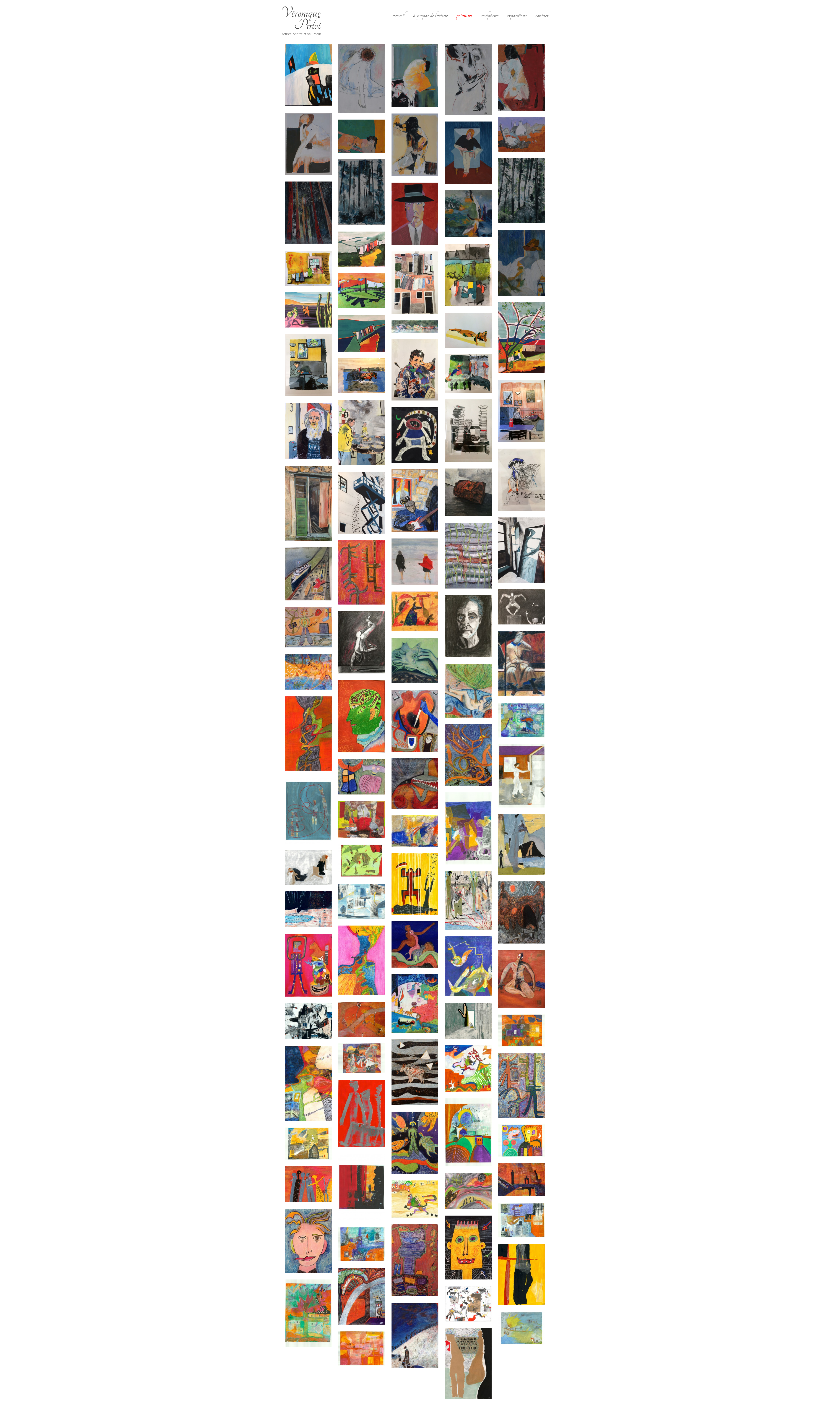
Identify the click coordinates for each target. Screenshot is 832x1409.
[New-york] (361, 1187)
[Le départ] (361, 1058)
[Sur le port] (468, 1363)
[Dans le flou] (308, 144)
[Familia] (521, 912)
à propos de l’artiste (430, 15)
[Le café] (521, 411)
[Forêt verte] (521, 190)
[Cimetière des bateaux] (415, 326)
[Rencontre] (361, 1296)
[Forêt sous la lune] (308, 213)
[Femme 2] (415, 144)
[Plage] (308, 672)
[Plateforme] (361, 503)
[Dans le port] (308, 573)
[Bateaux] (308, 75)
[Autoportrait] (521, 775)
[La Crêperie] (361, 432)
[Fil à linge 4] (468, 275)
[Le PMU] (308, 365)
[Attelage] (361, 375)
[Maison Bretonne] (521, 134)
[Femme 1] (468, 79)
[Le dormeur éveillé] (521, 663)
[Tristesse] (415, 75)
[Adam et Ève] (308, 733)
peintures (464, 15)
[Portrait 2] (308, 1241)
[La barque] (415, 1003)
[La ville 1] (521, 1030)
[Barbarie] (415, 783)
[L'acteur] (468, 626)
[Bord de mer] (415, 561)
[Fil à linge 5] (415, 282)
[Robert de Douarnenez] (308, 431)
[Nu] (468, 330)
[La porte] (468, 1021)
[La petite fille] (308, 627)
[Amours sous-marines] (521, 720)
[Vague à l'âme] (468, 556)
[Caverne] (521, 844)
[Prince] (415, 1260)
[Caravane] (468, 828)
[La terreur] (308, 1021)
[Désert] (308, 310)
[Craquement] (361, 860)
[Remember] (521, 1274)
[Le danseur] (361, 642)
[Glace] (361, 901)
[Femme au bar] (521, 77)
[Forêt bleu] (361, 192)
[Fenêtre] (308, 503)
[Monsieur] (415, 214)
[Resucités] (308, 1313)
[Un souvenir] (415, 721)
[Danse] (308, 867)
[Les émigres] (361, 1113)
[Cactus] (361, 572)
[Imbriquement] (415, 944)
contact (541, 15)
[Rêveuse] (361, 78)
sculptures (490, 15)
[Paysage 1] (468, 1191)
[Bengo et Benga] (361, 776)
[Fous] (415, 611)
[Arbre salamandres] (468, 755)
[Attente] (361, 136)
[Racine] (468, 691)
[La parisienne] (361, 1019)
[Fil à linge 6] (361, 290)
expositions (517, 15)
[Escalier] (521, 480)
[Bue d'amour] (308, 811)
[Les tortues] (415, 1143)
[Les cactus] (521, 1085)
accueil (399, 15)
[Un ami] (361, 716)
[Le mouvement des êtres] (308, 1083)
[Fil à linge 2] (308, 268)
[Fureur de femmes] (468, 373)
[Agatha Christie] (468, 430)
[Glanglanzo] (308, 909)
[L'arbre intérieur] (361, 960)
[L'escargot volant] (468, 966)
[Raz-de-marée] (361, 1244)
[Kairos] (521, 337)
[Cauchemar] (361, 819)
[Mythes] (308, 1143)
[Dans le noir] (521, 606)
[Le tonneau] (468, 492)
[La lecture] (468, 153)
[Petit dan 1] (415, 1199)
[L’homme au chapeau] (521, 263)
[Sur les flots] (361, 1348)
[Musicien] (415, 500)
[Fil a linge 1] (361, 333)
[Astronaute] (415, 435)
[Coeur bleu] (415, 831)
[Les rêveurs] (468, 1132)
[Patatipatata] (308, 1184)
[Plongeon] (521, 1220)
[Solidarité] (415, 1335)
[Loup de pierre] (415, 660)
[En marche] (468, 900)
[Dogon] (415, 884)
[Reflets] (521, 550)
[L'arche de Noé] (308, 965)
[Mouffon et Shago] (521, 1140)
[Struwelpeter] (521, 1328)
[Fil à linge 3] (361, 249)
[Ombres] (521, 1179)
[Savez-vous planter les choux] (468, 1303)
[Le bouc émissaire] (415, 1072)
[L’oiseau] (468, 213)
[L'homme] (521, 979)
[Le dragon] (468, 1068)
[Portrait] (468, 1247)
